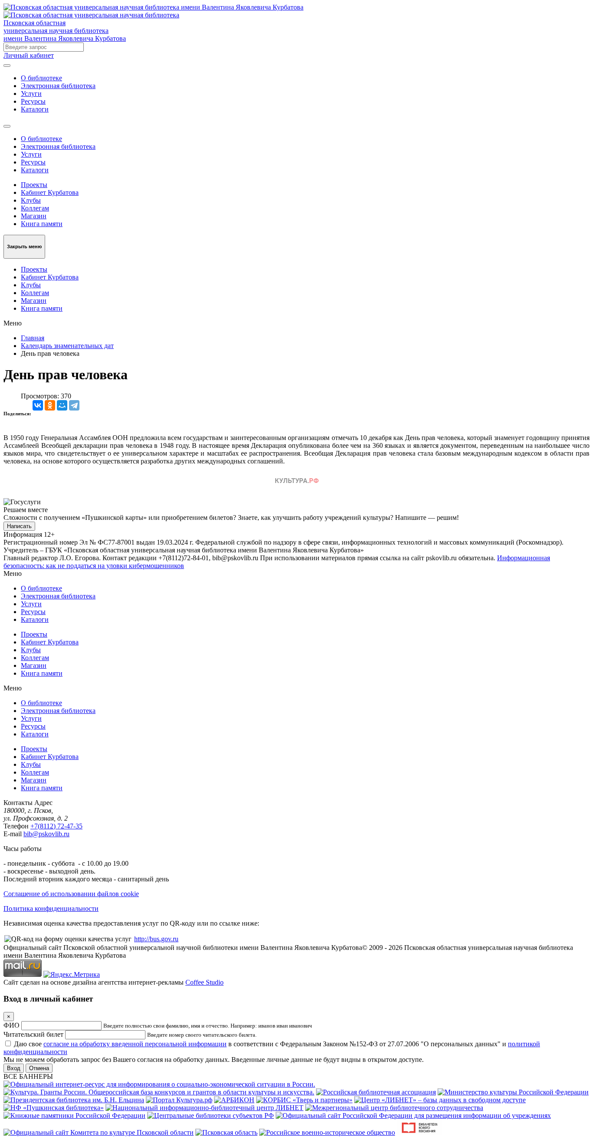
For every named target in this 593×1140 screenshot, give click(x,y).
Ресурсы (33, 101)
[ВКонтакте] (38, 405)
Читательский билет (33, 1034)
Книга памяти (42, 223)
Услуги (31, 93)
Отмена (39, 1068)
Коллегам (35, 208)
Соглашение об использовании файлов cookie (71, 893)
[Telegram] (74, 405)
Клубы (31, 200)
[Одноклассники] (50, 405)
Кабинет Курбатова (50, 192)
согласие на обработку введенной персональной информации (135, 1044)
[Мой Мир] (62, 405)
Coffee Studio (204, 982)
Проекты (34, 184)
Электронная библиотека (58, 85)
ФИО (11, 1025)
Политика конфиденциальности (51, 908)
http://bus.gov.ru (156, 939)
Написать (19, 526)
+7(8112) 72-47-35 (56, 826)
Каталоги (35, 109)
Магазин (33, 216)
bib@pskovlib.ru (46, 834)
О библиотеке (41, 78)
